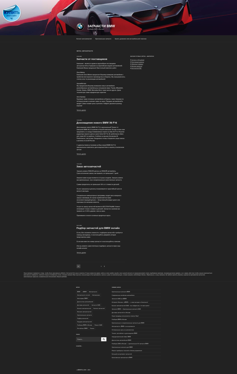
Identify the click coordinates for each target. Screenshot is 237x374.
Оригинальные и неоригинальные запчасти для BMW (128, 323)
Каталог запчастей (99, 308)
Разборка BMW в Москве (84, 325)
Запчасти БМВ (95, 305)
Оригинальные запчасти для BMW (122, 347)
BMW (78, 292)
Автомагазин (96, 295)
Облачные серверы (137, 64)
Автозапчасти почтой (83, 295)
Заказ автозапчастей (88, 166)
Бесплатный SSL (136, 68)
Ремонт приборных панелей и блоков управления (127, 350)
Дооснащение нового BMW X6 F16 (96, 122)
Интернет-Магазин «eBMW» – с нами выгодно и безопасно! (130, 302)
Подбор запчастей (82, 318)
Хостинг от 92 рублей (137, 60)
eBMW (85, 292)
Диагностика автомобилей (85, 302)
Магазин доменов (136, 66)
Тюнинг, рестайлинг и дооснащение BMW (124, 333)
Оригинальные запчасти (103, 39)
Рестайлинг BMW (82, 328)
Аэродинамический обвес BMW (121, 337)
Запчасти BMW (101, 25)
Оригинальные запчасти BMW (121, 292)
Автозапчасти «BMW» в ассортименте (123, 326)
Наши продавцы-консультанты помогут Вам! (125, 316)
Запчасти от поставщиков (91, 59)
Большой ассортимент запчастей (122, 354)
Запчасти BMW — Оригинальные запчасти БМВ (126, 309)
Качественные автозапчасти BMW (122, 357)
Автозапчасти (93, 292)
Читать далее (81, 110)
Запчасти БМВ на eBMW (119, 298)
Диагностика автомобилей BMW (121, 340)
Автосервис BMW (82, 298)
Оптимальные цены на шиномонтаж (123, 330)
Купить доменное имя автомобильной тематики (130, 39)
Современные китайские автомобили (123, 295)
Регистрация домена (137, 62)
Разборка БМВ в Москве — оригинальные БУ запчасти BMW (130, 343)
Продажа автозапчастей (84, 322)
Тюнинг (92, 328)
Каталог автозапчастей (84, 39)
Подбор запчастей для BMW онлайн (98, 228)
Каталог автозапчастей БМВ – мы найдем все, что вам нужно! (130, 305)
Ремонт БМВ (98, 325)
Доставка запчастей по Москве (121, 312)
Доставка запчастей (83, 305)
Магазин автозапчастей (84, 312)
